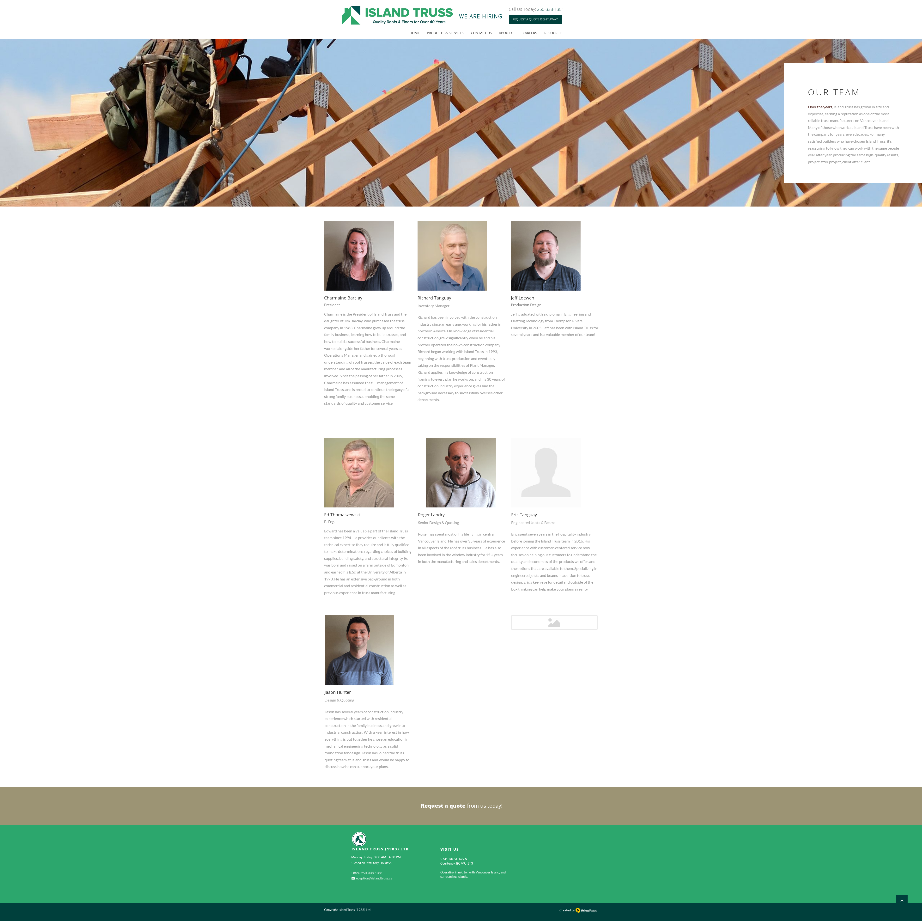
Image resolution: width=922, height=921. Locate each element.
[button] (535, 19)
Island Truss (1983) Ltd (354, 910)
